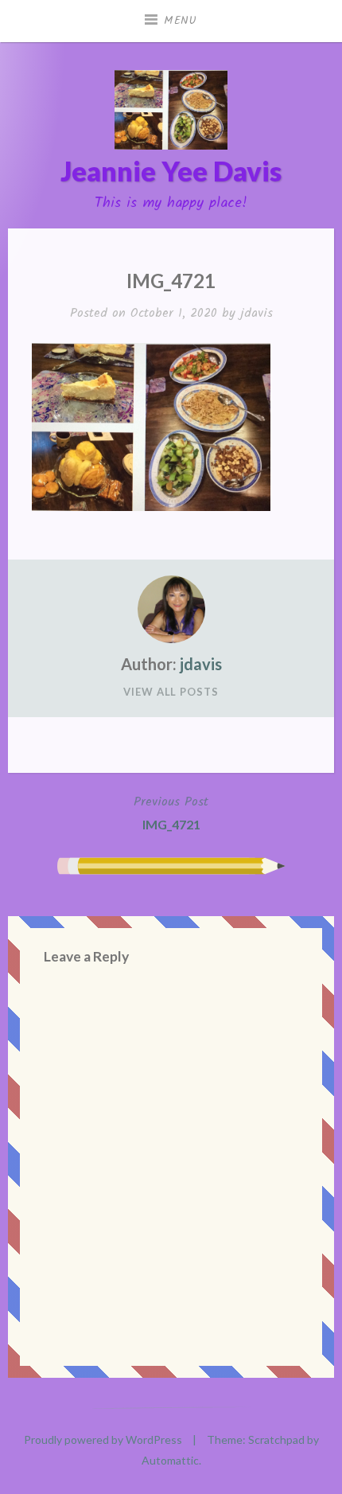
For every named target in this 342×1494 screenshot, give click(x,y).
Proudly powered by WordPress (103, 1439)
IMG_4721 (171, 812)
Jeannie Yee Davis (171, 170)
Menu (180, 20)
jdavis (256, 313)
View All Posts (171, 691)
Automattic (170, 1460)
